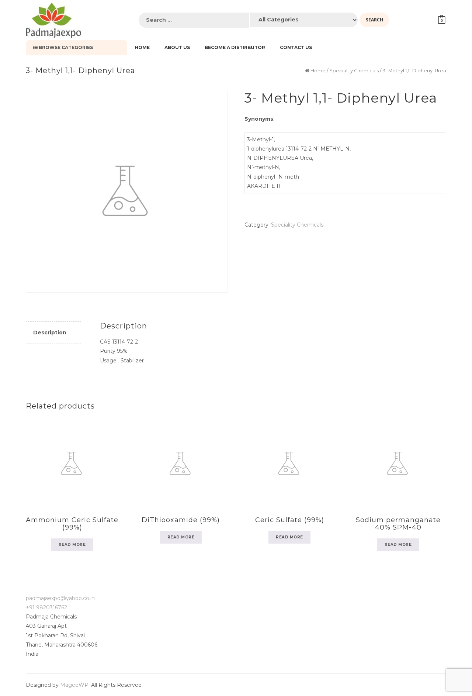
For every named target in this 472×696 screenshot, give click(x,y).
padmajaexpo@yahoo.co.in (60, 598)
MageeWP (74, 685)
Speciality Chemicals (354, 70)
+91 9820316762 (46, 607)
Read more (72, 544)
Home (318, 70)
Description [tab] (49, 332)
